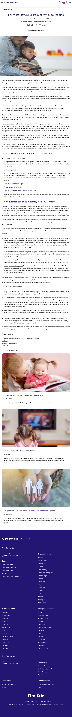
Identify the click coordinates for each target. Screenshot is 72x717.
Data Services (43, 672)
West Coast (42, 603)
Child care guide (8, 571)
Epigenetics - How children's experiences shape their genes (29, 510)
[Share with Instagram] (32, 25)
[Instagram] (38, 695)
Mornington (42, 642)
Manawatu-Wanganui (45, 573)
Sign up (6, 555)
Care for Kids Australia (46, 684)
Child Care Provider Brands (11, 577)
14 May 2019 (8, 399)
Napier (4, 630)
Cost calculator (7, 565)
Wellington (41, 600)
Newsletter (6, 687)
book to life (12, 292)
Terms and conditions (29, 701)
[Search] (60, 2)
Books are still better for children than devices (24, 395)
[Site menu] (70, 2)
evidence (14, 144)
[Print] (43, 25)
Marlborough (42, 576)
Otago (40, 585)
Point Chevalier (43, 648)
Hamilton (5, 624)
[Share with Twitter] (36, 25)
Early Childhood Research (36, 31)
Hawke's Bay (42, 570)
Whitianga (41, 636)
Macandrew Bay (43, 618)
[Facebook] (29, 695)
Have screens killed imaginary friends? (20, 451)
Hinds (40, 633)
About (22, 539)
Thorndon (41, 624)
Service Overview (44, 666)
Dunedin (5, 618)
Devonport (42, 639)
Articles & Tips (7, 574)
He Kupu (5, 341)
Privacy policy (46, 701)
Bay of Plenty (42, 561)
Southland (41, 588)
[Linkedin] (42, 695)
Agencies (41, 675)
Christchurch (6, 615)
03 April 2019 (8, 514)
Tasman (40, 594)
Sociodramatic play (10, 298)
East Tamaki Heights (45, 627)
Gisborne (41, 567)
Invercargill (6, 627)
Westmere (41, 621)
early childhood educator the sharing (20, 240)
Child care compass (9, 568)
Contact (29, 539)
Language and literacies (9, 343)
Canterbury (42, 564)
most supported (16, 238)
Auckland (41, 558)
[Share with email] (40, 25)
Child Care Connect (45, 669)
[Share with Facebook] (28, 25)
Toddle (40, 687)
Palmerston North (8, 636)
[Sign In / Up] (67, 2)
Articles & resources (9, 684)
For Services (8, 656)
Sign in (15, 555)
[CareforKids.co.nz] (11, 2)
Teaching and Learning (32, 339)
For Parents (8, 548)
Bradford (41, 645)
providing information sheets (58, 254)
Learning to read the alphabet (13, 266)
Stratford (5, 639)
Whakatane (6, 645)
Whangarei (5, 648)
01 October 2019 (9, 454)
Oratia (40, 612)
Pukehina (41, 630)
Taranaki (41, 591)
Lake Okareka (43, 615)
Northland (41, 582)
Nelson (40, 579)
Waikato (41, 597)
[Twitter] (33, 695)
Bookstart (5, 345)
